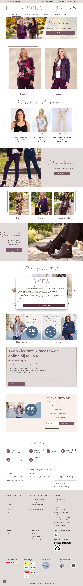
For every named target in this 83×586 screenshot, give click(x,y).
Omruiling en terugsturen (38, 502)
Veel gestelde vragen (66, 476)
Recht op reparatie (60, 525)
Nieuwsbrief (35, 507)
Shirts (9, 507)
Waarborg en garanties (62, 512)
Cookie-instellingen (60, 509)
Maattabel (34, 534)
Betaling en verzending (38, 499)
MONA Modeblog (36, 539)
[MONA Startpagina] (34, 8)
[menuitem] (16, 15)
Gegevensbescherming (52, 428)
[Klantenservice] (4, 581)
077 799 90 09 (15, 476)
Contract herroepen (63, 486)
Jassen (9, 504)
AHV (57, 502)
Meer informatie (16, 384)
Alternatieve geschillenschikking (64, 517)
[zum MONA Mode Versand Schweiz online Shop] (12, 562)
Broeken (10, 509)
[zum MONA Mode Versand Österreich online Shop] (16, 562)
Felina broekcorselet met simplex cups (41, 138)
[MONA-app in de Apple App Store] (57, 543)
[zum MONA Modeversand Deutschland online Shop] (8, 562)
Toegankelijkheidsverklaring (63, 522)
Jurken (9, 515)
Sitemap (10, 499)
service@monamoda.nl (42, 476)
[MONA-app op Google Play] (66, 543)
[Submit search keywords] (21, 8)
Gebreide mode (12, 502)
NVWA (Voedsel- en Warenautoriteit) (65, 520)
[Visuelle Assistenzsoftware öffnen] (73, 565)
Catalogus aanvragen (37, 509)
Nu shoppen (60, 33)
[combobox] (15, 8)
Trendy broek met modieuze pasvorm (62, 138)
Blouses (10, 512)
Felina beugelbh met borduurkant (21, 138)
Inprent (57, 504)
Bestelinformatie (36, 536)
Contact (10, 534)
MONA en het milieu (61, 515)
